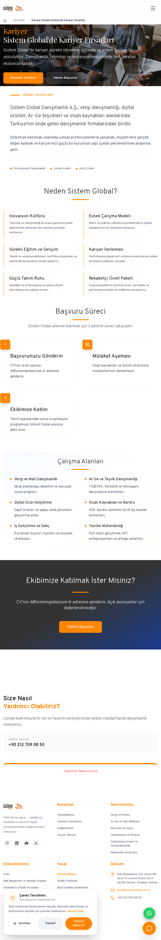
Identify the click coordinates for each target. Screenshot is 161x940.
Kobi (6, 874)
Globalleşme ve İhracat (125, 835)
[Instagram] (7, 843)
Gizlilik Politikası (67, 881)
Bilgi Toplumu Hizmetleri (72, 887)
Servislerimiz (122, 804)
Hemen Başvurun (65, 78)
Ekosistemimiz (16, 864)
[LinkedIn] (17, 843)
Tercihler (24, 923)
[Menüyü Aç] (153, 8)
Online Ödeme (66, 874)
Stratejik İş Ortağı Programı (21, 887)
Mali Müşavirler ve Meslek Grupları (24, 881)
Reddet (50, 923)
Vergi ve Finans (120, 815)
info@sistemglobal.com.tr (133, 890)
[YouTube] (26, 843)
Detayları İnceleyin (23, 78)
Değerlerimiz (65, 828)
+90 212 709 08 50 (26, 745)
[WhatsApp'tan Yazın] (149, 913)
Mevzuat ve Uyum (122, 828)
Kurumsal (65, 804)
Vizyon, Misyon (66, 835)
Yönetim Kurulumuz (69, 821)
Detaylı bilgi (75, 911)
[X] (36, 843)
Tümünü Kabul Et (79, 923)
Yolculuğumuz (65, 815)
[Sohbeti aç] (149, 928)
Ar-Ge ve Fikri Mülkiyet (125, 821)
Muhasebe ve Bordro (124, 852)
